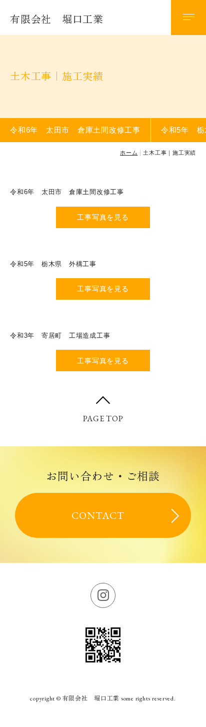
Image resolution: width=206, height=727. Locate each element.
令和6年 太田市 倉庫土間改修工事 (75, 130)
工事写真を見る (102, 217)
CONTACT (98, 515)
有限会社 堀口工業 (57, 19)
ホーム (129, 153)
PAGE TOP (103, 418)
